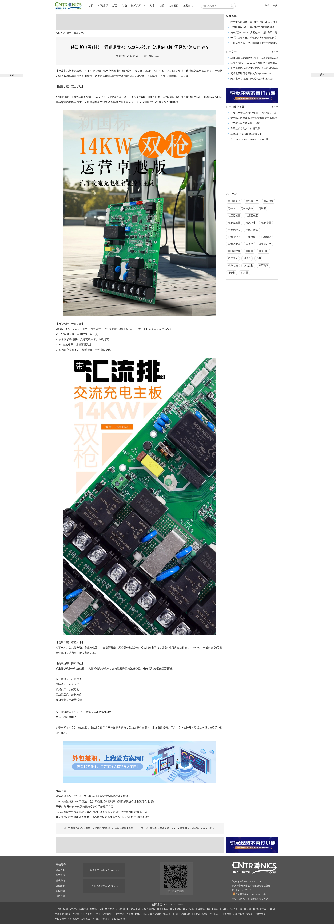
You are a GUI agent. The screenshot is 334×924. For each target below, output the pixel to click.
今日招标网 (60, 919)
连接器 (75, 914)
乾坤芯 (138, 914)
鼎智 (258, 258)
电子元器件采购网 (152, 914)
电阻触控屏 (234, 251)
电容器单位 (234, 201)
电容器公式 (252, 201)
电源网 (247, 909)
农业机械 (85, 919)
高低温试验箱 (118, 919)
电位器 (231, 208)
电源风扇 (251, 222)
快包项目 (173, 5)
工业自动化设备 (199, 914)
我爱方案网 (62, 909)
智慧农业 (107, 914)
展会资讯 (60, 870)
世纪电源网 (212, 909)
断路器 (244, 272)
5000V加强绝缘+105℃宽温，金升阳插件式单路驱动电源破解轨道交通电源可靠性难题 (105, 801)
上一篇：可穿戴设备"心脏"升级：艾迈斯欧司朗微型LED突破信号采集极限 (96, 828)
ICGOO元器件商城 (79, 909)
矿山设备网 (86, 914)
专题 (161, 5)
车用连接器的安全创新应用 (245, 128)
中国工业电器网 (63, 914)
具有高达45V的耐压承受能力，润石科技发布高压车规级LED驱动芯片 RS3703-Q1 (102, 817)
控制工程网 (162, 909)
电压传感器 (234, 215)
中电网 (271, 909)
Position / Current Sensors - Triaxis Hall (250, 139)
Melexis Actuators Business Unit (246, 133)
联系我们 (60, 880)
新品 (114, 5)
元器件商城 (238, 914)
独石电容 (263, 265)
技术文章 (136, 5)
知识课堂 (103, 5)
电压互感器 (252, 215)
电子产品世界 (133, 909)
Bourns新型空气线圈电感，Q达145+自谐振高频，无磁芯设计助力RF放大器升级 (102, 812)
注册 (275, 5)
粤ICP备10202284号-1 (243, 890)
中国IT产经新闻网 (101, 919)
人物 (152, 5)
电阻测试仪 (265, 244)
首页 (90, 5)
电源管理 (266, 222)
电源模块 (251, 237)
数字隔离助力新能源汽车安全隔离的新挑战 (253, 118)
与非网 (201, 909)
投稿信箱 (60, 896)
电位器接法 (247, 208)
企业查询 (213, 914)
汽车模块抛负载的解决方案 (245, 123)
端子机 (231, 272)
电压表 (262, 208)
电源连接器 (252, 230)
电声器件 (268, 201)
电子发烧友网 (259, 909)
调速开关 (233, 258)
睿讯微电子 (70, 717)
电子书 (249, 244)
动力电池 (233, 265)
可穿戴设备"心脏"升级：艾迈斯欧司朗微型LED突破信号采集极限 (93, 796)
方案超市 (188, 5)
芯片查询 (109, 909)
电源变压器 (234, 222)
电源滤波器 (234, 237)
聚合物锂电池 (183, 914)
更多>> (274, 51)
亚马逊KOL (168, 914)
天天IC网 (120, 909)
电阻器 (249, 251)
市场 (124, 5)
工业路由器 (119, 914)
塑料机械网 (73, 919)
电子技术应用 (190, 909)
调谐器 (247, 258)
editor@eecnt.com (110, 870)
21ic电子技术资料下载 (231, 909)
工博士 (97, 914)
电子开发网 (175, 909)
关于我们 (60, 875)
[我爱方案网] (139, 761)
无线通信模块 (148, 909)
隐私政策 (60, 885)
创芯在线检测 (96, 909)
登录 (267, 5)
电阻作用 (263, 251)
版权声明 (60, 891)
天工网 (129, 914)
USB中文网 (260, 914)
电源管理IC (234, 230)
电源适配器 (234, 244)
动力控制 (248, 265)
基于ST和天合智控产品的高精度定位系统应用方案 (84, 806)
